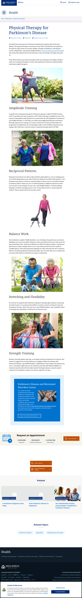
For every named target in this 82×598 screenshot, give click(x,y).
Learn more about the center (28, 416)
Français (23, 575)
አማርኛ (10, 575)
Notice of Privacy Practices (60, 580)
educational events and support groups (44, 406)
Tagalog (30, 575)
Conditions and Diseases (19, 18)
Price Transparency (60, 577)
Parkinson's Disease (16, 38)
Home (2, 18)
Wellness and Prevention (46, 556)
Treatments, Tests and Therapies (28, 556)
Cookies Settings (60, 587)
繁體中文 (16, 575)
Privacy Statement (75, 580)
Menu (20, 3)
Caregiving (59, 556)
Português (11, 577)
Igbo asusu (18, 580)
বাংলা (33, 580)
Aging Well (28, 38)
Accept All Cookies (60, 591)
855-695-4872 (36, 440)
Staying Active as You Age (41, 38)
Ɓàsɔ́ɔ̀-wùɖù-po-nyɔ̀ (7, 580)
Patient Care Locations (74, 577)
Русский (3, 577)
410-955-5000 (22, 440)
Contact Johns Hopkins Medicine (71, 575)
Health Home (8, 18)
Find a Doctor (39, 463)
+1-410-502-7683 (50, 440)
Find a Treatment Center (40, 469)
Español (3, 575)
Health (13, 13)
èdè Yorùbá (26, 580)
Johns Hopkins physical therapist (53, 51)
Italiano (18, 577)
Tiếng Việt (26, 577)
